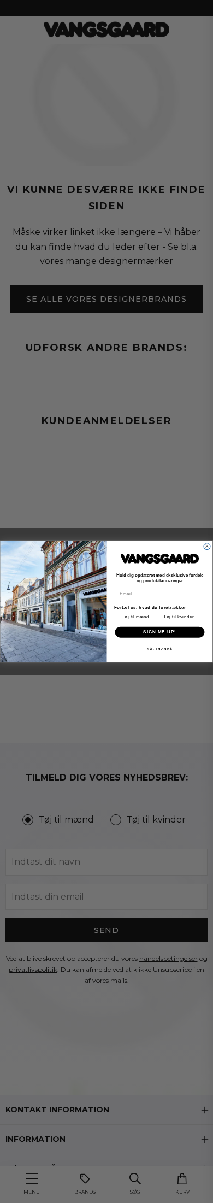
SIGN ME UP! (159, 632)
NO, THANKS (160, 648)
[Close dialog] (207, 546)
